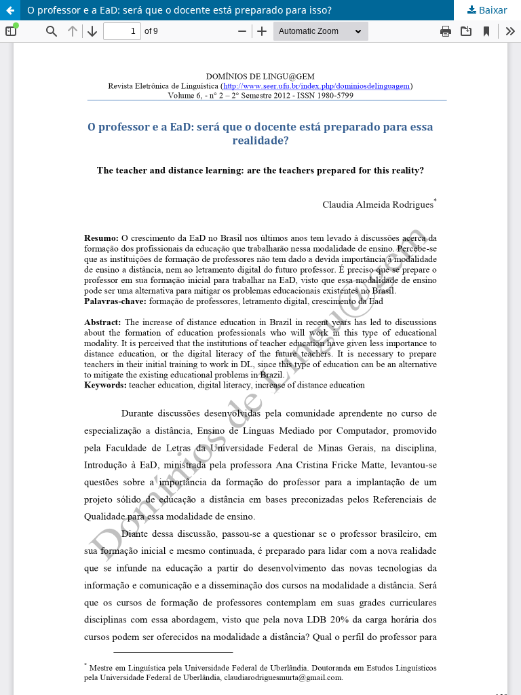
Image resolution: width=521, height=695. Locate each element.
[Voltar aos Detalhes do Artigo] (10, 10)
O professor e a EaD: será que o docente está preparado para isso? (179, 9)
